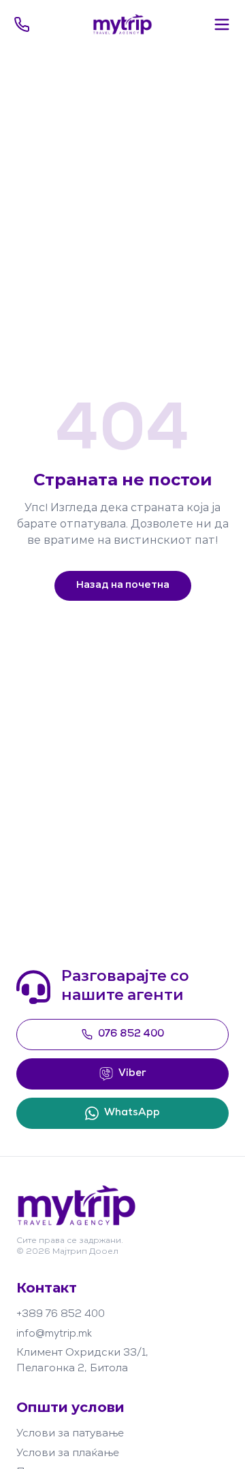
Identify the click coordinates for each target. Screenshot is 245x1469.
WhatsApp (132, 1113)
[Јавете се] (22, 24)
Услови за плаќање (67, 1454)
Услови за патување (70, 1434)
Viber (132, 1073)
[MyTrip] (123, 24)
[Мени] (222, 24)
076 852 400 (131, 1034)
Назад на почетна (122, 585)
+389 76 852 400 (60, 1314)
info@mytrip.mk (54, 1334)
